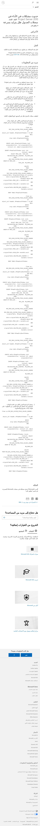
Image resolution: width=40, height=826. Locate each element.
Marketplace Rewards (32, 784)
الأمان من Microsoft (33, 738)
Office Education (34, 717)
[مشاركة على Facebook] (36, 498)
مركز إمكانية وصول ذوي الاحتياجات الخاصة (26, 631)
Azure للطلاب (34, 726)
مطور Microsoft (34, 765)
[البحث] (4, 517)
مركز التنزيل (35, 692)
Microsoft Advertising (33, 750)
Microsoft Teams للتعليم (32, 711)
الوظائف (36, 796)
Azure (36, 741)
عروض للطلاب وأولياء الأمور (31, 723)
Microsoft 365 (34, 677)
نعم (26, 655)
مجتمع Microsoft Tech (33, 775)
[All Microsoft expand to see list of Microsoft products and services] (37, 2)
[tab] (32, 531)
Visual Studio (34, 787)
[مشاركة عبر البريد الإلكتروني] (28, 498)
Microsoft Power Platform (32, 781)
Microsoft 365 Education (32, 714)
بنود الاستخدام (16, 821)
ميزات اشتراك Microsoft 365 (29, 554)
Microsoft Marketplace (32, 778)
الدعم (36, 7)
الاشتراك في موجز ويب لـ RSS (27, 502)
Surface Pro (35, 665)
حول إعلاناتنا (35, 824)
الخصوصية (22, 821)
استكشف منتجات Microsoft (31, 680)
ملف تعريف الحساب (33, 689)
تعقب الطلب (35, 695)
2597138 (16, 54)
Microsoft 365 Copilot (32, 753)
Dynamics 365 (34, 744)
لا (14, 655)
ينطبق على (34, 25)
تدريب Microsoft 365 (32, 580)
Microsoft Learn (34, 768)
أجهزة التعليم (35, 707)
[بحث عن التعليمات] (33, 2)
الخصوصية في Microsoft (32, 802)
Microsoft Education (33, 704)
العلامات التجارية (7, 821)
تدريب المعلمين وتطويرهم (32, 720)
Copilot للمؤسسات (33, 671)
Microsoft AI (35, 735)
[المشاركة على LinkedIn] (33, 498)
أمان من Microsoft (32, 605)
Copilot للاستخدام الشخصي (32, 674)
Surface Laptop (34, 668)
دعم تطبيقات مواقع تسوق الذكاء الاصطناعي (28, 772)
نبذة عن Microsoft (33, 799)
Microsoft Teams (34, 756)
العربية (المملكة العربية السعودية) (27, 811)
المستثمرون (35, 805)
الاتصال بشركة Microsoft (32, 821)
